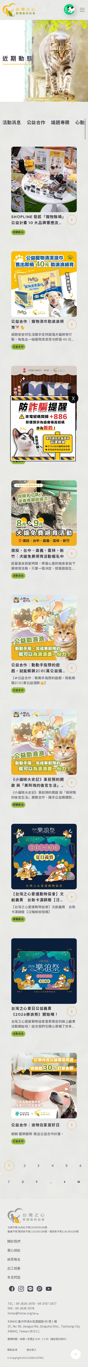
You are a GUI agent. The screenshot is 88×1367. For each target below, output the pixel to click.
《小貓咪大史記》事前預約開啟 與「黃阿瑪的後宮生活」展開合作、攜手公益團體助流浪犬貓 (38, 782)
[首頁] (18, 10)
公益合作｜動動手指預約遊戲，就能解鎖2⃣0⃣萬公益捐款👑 (36, 668)
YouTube (48, 1289)
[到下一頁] (64, 1182)
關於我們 (13, 1241)
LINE (30, 1289)
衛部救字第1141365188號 (32, 1231)
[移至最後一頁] (79, 1182)
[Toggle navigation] (82, 10)
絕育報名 (13, 1259)
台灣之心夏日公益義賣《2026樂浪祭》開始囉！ (35, 1011)
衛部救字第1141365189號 (65, 1231)
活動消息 (11, 122)
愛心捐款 (13, 1250)
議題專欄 (60, 122)
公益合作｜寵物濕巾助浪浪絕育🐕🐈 (37, 324)
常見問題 (13, 1277)
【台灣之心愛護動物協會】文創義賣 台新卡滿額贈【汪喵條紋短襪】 (37, 897)
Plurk (39, 1289)
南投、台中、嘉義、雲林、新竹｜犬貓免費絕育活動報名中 (37, 553)
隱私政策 (12, 1349)
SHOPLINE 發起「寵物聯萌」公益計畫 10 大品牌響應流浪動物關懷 (37, 220)
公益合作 (36, 122)
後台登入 (32, 1349)
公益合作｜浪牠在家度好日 (35, 1124)
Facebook (11, 1289)
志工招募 (13, 1268)
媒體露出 (18, 232)
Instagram (21, 1289)
